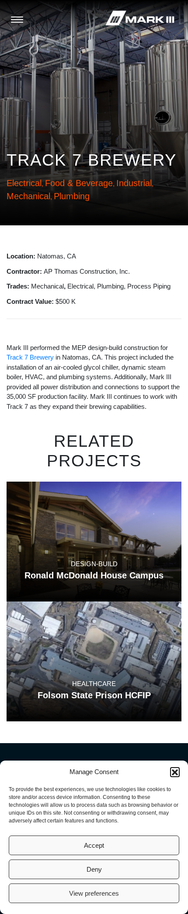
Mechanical (28, 196)
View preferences (94, 893)
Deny (94, 869)
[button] (175, 772)
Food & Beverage (79, 183)
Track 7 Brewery (30, 357)
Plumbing (72, 196)
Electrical (24, 183)
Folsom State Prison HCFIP (94, 695)
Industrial (134, 183)
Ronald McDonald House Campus (94, 575)
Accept (94, 845)
